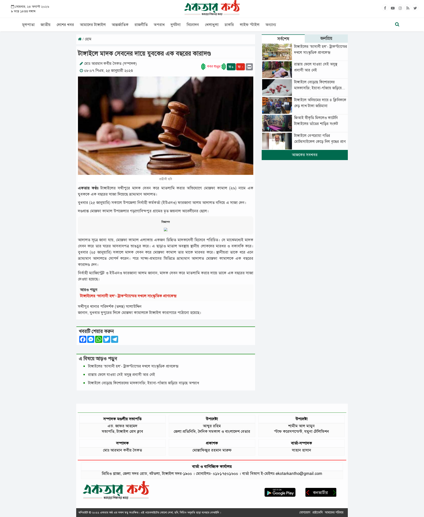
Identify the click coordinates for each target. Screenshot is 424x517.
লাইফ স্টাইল (249, 24)
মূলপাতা (28, 24)
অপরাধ (159, 24)
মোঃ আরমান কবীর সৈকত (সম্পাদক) (110, 63)
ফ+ (231, 66)
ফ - (240, 66)
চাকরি (229, 24)
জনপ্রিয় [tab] (326, 38)
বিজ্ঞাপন (165, 222)
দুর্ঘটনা (176, 24)
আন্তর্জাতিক (120, 24)
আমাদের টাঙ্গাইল (93, 24)
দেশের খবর (65, 24)
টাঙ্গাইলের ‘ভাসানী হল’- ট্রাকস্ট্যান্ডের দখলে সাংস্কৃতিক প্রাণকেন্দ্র (129, 295)
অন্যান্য (270, 24)
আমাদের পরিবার (334, 512)
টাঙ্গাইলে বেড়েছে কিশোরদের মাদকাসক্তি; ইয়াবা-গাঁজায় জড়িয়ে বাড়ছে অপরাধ (144, 383)
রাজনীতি (141, 24)
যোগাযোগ (304, 512)
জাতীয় (46, 24)
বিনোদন (193, 24)
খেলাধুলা (212, 24)
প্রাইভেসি (317, 512)
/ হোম (86, 39)
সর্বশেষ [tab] (283, 39)
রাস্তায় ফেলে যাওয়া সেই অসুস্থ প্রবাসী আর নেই (121, 374)
